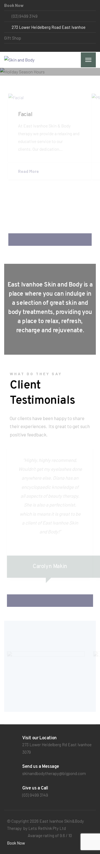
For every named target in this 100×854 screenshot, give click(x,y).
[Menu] (88, 59)
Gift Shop (12, 37)
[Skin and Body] (19, 60)
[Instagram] (11, 47)
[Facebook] (6, 47)
